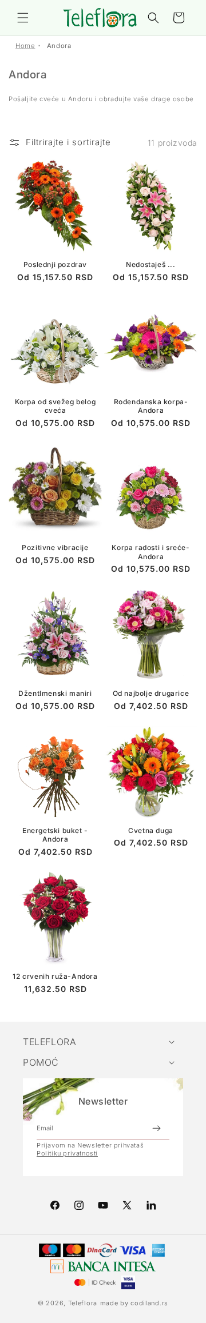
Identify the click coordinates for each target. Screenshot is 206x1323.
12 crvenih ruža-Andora (55, 976)
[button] (22, 17)
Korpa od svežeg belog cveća (55, 406)
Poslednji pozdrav (55, 264)
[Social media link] (151, 1205)
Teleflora (82, 1303)
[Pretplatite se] (156, 1128)
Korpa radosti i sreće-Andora (150, 552)
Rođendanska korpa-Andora (151, 406)
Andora (59, 46)
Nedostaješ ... (150, 264)
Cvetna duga (150, 830)
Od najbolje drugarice (151, 693)
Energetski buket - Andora (55, 835)
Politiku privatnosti (67, 1153)
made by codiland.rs (134, 1303)
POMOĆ (41, 1062)
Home (25, 46)
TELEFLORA (49, 1041)
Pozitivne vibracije (55, 547)
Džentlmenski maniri (55, 693)
